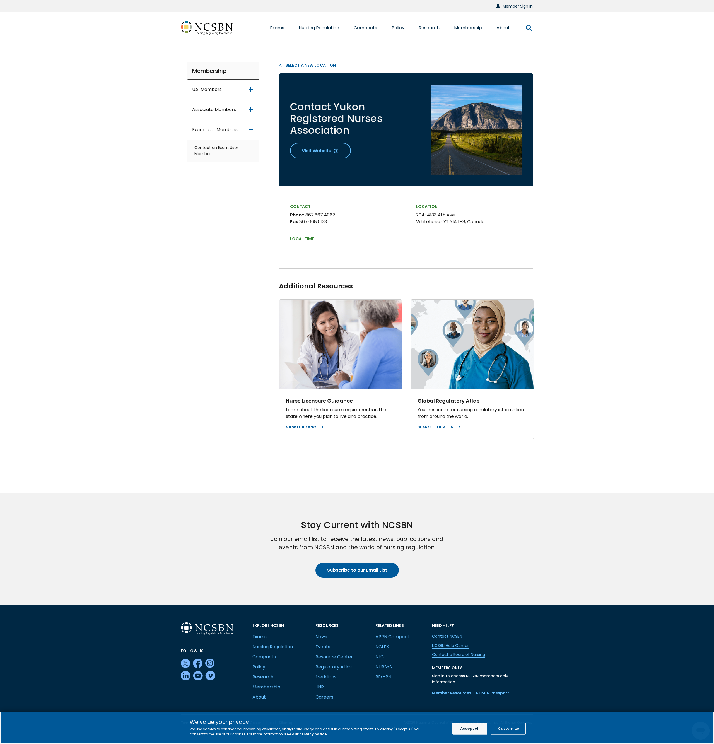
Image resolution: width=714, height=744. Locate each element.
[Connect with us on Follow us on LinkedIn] (186, 676)
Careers (324, 697)
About (259, 697)
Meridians (325, 677)
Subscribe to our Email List (357, 570)
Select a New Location (310, 65)
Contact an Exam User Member (216, 151)
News (321, 637)
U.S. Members (207, 89)
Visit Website (317, 151)
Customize (508, 728)
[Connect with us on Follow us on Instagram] (210, 664)
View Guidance (302, 427)
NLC (379, 657)
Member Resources (451, 693)
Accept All (469, 728)
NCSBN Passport (492, 693)
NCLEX (382, 647)
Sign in (438, 676)
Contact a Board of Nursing (458, 654)
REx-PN (383, 677)
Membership (209, 71)
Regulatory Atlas (333, 667)
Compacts (264, 657)
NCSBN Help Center (450, 645)
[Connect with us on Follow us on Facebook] (198, 664)
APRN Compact (392, 637)
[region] (357, 728)
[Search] (528, 28)
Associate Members (214, 110)
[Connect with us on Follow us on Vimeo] (210, 676)
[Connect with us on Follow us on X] (186, 664)
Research (262, 677)
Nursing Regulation (272, 647)
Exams (259, 637)
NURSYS (383, 667)
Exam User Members (215, 130)
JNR (319, 687)
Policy (258, 667)
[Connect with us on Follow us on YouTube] (198, 676)
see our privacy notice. (306, 734)
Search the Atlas (437, 427)
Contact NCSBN (447, 636)
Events (322, 647)
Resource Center (334, 657)
